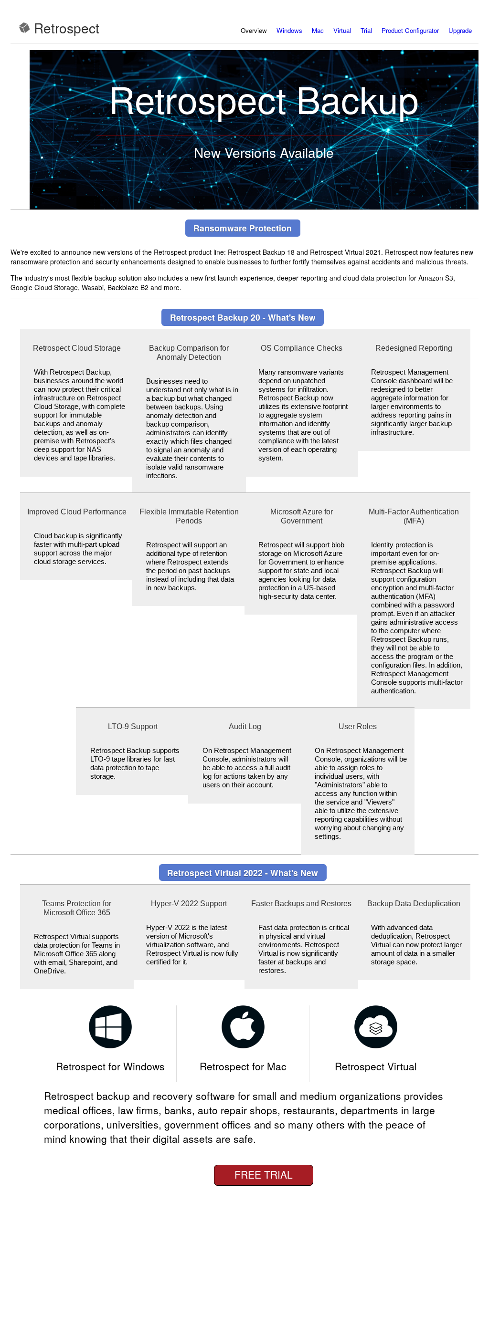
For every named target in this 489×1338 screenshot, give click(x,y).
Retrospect (66, 27)
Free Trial (263, 1174)
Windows (289, 30)
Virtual (342, 30)
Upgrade (460, 30)
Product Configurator (410, 30)
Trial (366, 30)
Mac (318, 30)
